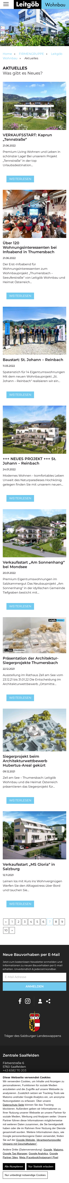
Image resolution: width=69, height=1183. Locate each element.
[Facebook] (20, 1001)
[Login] (40, 1001)
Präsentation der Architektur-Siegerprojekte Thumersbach (31, 660)
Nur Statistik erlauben (40, 1166)
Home (7, 54)
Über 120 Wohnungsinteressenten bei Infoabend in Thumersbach (30, 247)
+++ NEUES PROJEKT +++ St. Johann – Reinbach (29, 461)
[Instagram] (27, 1001)
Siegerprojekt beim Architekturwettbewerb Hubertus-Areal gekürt (25, 761)
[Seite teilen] (48, 1001)
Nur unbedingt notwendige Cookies (25, 1175)
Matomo (58, 1149)
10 (6, 930)
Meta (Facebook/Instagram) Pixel (38, 1157)
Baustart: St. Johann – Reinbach (33, 359)
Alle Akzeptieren (14, 1166)
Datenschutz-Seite (13, 1104)
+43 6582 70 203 (14, 1070)
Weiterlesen (20, 179)
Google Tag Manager (15, 1153)
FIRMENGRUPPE (31, 54)
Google (48, 1149)
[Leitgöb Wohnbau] (41, 4)
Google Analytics (38, 1153)
